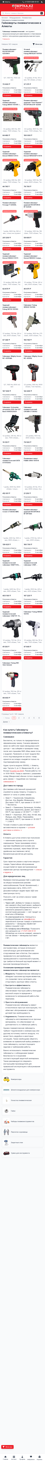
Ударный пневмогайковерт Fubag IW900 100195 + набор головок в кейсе (11, 103)
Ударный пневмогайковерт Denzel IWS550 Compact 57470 (33, 256)
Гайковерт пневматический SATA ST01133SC (11, 460)
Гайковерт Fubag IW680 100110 (33, 613)
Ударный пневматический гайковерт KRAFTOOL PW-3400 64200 (11, 563)
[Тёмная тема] (41, 1)
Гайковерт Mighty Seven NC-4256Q (33, 357)
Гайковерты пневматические (13, 20)
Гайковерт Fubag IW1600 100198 (30, 306)
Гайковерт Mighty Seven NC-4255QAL (12, 357)
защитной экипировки (29, 1058)
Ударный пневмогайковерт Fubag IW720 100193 (10, 307)
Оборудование (15, 18)
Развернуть (6, 39)
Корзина (39, 1459)
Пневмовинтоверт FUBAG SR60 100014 (31, 459)
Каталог (5, 18)
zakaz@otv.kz (29, 919)
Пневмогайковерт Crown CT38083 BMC (11, 511)
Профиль (22, 1459)
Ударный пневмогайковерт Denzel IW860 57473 (10, 256)
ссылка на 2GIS (16, 771)
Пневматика (27, 18)
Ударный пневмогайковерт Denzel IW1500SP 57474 (33, 154)
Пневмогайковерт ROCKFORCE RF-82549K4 (9, 51)
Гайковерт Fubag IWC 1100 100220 (11, 664)
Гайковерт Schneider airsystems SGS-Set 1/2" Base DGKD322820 (12, 409)
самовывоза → (9, 782)
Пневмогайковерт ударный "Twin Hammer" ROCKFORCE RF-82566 (33, 102)
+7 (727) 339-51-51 (28, 931)
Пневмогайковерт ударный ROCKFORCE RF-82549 (32, 205)
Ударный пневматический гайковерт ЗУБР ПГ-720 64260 (12, 614)
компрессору (30, 1031)
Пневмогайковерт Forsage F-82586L (9, 204)
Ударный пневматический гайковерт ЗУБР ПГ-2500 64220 (30, 563)
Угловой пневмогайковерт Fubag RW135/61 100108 (33, 51)
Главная (5, 1459)
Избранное (31, 1459)
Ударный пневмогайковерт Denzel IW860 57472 (10, 154)
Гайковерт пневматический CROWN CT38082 (30, 409)
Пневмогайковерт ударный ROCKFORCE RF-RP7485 (32, 512)
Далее (5, 722)
